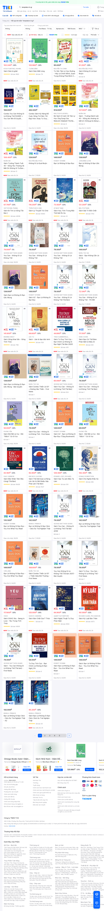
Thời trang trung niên (39, 854)
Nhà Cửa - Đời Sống (62, 878)
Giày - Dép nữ (34, 873)
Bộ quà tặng (63, 903)
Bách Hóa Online (61, 893)
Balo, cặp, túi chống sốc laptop (67, 848)
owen (35, 834)
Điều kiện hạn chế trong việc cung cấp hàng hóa (69, 793)
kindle (84, 834)
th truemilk (24, 834)
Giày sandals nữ (39, 877)
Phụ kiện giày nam (38, 889)
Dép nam (38, 887)
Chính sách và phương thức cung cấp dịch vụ (68, 802)
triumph (73, 834)
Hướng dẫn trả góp (9, 799)
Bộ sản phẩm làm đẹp (14, 899)
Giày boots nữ (36, 878)
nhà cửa (49, 11)
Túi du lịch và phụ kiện (65, 847)
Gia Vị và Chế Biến (63, 899)
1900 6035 (12, 826)
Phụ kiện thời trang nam (66, 855)
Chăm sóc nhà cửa (15, 874)
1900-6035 (12, 780)
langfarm (12, 836)
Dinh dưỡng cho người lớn (14, 854)
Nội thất (63, 883)
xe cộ (29, 11)
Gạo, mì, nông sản (13, 868)
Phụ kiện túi (48, 898)
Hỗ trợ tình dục (18, 899)
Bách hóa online (89, 855)
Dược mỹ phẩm (20, 900)
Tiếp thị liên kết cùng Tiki (40, 800)
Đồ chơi (22, 847)
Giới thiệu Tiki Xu (38, 797)
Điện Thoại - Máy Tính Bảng (14, 878)
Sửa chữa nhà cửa (63, 881)
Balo (56, 847)
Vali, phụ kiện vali (73, 849)
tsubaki (30, 836)
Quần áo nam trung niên (40, 868)
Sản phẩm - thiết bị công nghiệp (92, 858)
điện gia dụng (21, 11)
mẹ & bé (35, 11)
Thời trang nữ (34, 845)
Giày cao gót (33, 875)
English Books (91, 906)
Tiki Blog (35, 783)
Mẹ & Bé (91, 854)
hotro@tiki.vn (19, 804)
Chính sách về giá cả (64, 790)
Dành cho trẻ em (12, 871)
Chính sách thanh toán (64, 797)
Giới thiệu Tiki (37, 780)
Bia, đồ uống (10, 869)
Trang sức (58, 862)
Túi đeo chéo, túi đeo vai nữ (38, 896)
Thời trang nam (35, 857)
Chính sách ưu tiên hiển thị (65, 799)
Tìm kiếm (86, 7)
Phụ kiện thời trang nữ (61, 855)
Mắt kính (71, 855)
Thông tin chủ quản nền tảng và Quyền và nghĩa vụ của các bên (69, 811)
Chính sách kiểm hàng (10, 794)
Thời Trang (96, 847)
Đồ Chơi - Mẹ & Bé (10, 845)
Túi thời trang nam (36, 901)
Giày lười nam (33, 885)
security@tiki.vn (18, 806)
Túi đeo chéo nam (40, 903)
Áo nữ (31, 847)
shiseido (6, 836)
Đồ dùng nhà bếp (9, 906)
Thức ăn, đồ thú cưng (13, 872)
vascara (6, 834)
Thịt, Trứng (13, 863)
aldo (69, 834)
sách (54, 11)
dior (11, 834)
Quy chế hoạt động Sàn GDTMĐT (67, 780)
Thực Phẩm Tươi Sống (11, 861)
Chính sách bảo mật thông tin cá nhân (44, 790)
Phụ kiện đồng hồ (64, 863)
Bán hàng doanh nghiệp (40, 802)
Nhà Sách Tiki (86, 902)
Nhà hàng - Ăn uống (90, 886)
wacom (95, 834)
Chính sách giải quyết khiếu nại (42, 792)
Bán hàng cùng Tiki (63, 783)
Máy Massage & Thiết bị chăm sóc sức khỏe (15, 893)
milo (58, 834)
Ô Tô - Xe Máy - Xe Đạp (89, 893)
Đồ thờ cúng (61, 888)
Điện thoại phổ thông (13, 881)
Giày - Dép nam (35, 883)
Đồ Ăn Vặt (61, 900)
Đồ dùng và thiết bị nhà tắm (67, 885)
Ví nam (32, 903)
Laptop (71, 874)
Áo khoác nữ (43, 849)
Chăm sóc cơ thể (13, 892)
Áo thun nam (33, 859)
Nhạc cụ (68, 888)
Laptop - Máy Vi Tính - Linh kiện (66, 867)
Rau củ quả (10, 864)
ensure (40, 834)
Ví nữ (48, 896)
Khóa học (96, 883)
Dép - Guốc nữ (42, 875)
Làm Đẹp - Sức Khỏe (11, 887)
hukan (18, 836)
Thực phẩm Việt (19, 864)
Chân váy (42, 850)
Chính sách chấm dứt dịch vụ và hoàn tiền (68, 806)
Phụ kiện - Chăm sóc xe (88, 895)
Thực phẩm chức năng (13, 890)
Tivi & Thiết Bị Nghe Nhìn (91, 859)
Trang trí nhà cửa (60, 880)
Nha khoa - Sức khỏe (91, 888)
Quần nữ (41, 847)
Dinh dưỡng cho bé (13, 852)
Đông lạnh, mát (16, 866)
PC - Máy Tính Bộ (63, 874)
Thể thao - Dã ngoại (89, 850)
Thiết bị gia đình (19, 906)
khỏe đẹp (42, 11)
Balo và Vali (59, 845)
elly (55, 834)
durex (44, 834)
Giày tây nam (42, 885)
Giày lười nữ (44, 878)
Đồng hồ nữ (65, 862)
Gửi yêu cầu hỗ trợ (9, 787)
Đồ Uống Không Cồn (66, 902)
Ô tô (90, 897)
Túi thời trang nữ (35, 894)
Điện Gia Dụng (9, 904)
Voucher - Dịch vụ (87, 881)
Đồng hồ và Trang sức (63, 860)
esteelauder (16, 834)
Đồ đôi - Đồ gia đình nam (43, 864)
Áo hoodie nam (37, 863)
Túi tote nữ (40, 898)
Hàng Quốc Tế (86, 845)
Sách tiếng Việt (85, 904)
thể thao (60, 11)
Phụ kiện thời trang (61, 852)
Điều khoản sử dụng (39, 795)
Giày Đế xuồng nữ (41, 880)
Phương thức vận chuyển (11, 792)
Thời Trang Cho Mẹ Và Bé (11, 847)
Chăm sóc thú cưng (61, 895)
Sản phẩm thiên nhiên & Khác (14, 894)
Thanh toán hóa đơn (86, 883)
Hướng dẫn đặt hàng (10, 789)
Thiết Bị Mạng (65, 872)
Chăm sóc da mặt (9, 889)
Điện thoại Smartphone (10, 880)
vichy (22, 836)
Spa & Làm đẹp (93, 885)
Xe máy (86, 897)
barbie (30, 834)
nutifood (79, 834)
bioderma (50, 834)
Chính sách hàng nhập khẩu (12, 801)
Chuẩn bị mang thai (13, 857)
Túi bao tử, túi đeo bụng (45, 905)
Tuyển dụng (36, 785)
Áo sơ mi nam (41, 861)
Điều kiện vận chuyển (39, 805)
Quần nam (41, 859)
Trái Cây (6, 863)
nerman (89, 834)
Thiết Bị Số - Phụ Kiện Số (89, 865)
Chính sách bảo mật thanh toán (42, 787)
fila (26, 836)
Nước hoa (10, 899)
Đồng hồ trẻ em (74, 863)
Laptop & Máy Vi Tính (94, 857)
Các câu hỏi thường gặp (11, 784)
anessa (100, 834)
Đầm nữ (36, 847)
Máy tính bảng (12, 883)
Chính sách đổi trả (9, 796)
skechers (64, 834)
